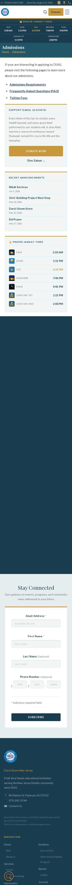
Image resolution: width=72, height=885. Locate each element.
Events (9, 869)
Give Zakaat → (36, 160)
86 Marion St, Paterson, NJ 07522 (29, 795)
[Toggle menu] (67, 12)
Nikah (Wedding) (15, 876)
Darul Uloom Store (21, 208)
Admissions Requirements (28, 84)
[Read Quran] (59, 2)
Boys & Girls (47, 850)
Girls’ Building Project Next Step (29, 197)
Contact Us (15, 806)
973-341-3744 (18, 800)
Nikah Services (18, 187)
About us (10, 856)
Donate (56, 12)
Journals (43, 882)
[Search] (45, 12)
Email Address (36, 615)
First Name (36, 636)
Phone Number (36, 676)
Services (9, 863)
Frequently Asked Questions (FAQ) (34, 91)
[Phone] (69, 2)
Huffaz (44, 874)
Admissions (19, 52)
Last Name (36, 656)
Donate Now (36, 151)
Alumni (42, 868)
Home (5, 52)
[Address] (64, 2)
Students (43, 844)
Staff (8, 850)
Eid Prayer (15, 219)
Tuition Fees (18, 98)
